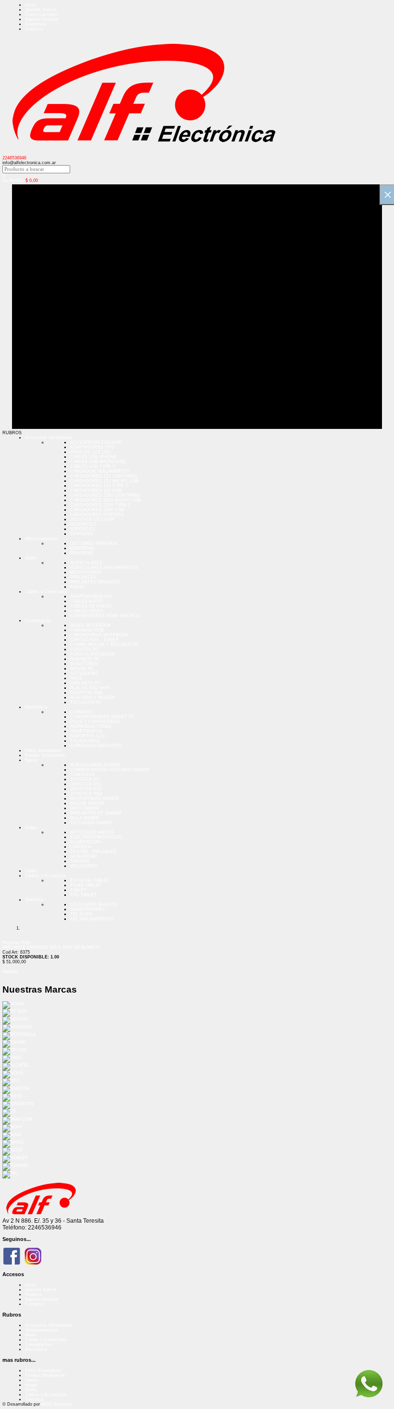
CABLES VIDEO (86, 610)
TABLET (78, 890)
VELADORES (83, 866)
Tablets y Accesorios (45, 875)
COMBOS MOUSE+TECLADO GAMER (109, 769)
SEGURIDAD (83, 856)
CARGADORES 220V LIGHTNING (105, 495)
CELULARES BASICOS (94, 904)
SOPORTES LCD (87, 736)
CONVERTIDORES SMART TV (102, 716)
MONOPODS (83, 524)
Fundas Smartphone (45, 755)
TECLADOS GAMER (91, 822)
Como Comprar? (41, 14)
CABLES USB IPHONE (93, 456)
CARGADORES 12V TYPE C (99, 485)
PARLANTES (83, 577)
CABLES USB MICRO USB (97, 461)
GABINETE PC (85, 659)
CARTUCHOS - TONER (94, 639)
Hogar (31, 827)
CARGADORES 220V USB (97, 509)
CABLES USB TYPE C (93, 466)
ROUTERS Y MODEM (92, 697)
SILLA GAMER (84, 817)
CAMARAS (81, 712)
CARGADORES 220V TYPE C (100, 505)
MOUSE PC (82, 668)
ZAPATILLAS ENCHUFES (96, 745)
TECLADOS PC (86, 702)
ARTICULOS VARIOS (92, 832)
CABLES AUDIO (86, 601)
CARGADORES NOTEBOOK (99, 635)
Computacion (38, 620)
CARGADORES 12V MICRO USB (104, 480)
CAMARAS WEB (87, 630)
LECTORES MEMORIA (93, 543)
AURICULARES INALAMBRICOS (104, 567)
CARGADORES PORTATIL (97, 514)
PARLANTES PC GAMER (96, 813)
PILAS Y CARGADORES (95, 721)
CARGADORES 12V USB (96, 490)
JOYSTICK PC (85, 779)
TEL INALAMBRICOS (92, 919)
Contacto (34, 28)
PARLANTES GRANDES (95, 582)
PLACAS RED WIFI (90, 687)
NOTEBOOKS (84, 673)
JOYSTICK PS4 (86, 793)
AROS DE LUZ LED (90, 452)
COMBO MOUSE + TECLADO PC (104, 644)
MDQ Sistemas (56, 1404)
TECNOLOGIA (84, 740)
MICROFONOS (85, 572)
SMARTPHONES (87, 909)
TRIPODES (81, 533)
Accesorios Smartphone (49, 437)
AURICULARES (86, 562)
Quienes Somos (41, 9)
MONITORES (84, 663)
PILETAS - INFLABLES (93, 851)
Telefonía (34, 899)
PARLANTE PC (85, 683)
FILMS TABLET (85, 885)
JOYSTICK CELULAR (92, 519)
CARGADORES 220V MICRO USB (105, 500)
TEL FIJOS (81, 914)
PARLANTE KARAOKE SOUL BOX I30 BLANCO (50, 947)
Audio (30, 558)
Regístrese (36, 24)
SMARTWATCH (86, 731)
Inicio (30, 4)
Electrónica (36, 707)
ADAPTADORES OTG (92, 447)
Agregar (10, 971)
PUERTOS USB (86, 692)
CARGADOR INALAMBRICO (99, 471)
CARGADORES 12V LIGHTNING (103, 476)
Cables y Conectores (46, 591)
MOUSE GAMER (87, 803)
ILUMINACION (85, 842)
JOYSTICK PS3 (86, 789)
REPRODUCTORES (90, 726)
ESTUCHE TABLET (90, 880)
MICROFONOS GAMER (94, 798)
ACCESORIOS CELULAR (96, 442)
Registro (33, 1294)
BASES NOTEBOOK (90, 625)
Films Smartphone (43, 750)
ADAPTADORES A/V (90, 596)
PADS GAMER (84, 808)
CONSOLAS (82, 774)
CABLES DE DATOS (90, 606)
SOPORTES (82, 529)
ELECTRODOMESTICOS (96, 837)
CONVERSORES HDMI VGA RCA (104, 615)
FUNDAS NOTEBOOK (92, 654)
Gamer (31, 760)
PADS (76, 678)
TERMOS (79, 861)
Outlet (31, 870)
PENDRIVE (81, 553)
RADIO (77, 586)
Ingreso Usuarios (42, 19)
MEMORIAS (82, 548)
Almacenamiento (41, 538)
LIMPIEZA (80, 846)
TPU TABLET (83, 894)
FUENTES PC (84, 649)
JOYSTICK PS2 (86, 784)
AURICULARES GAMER (95, 765)
